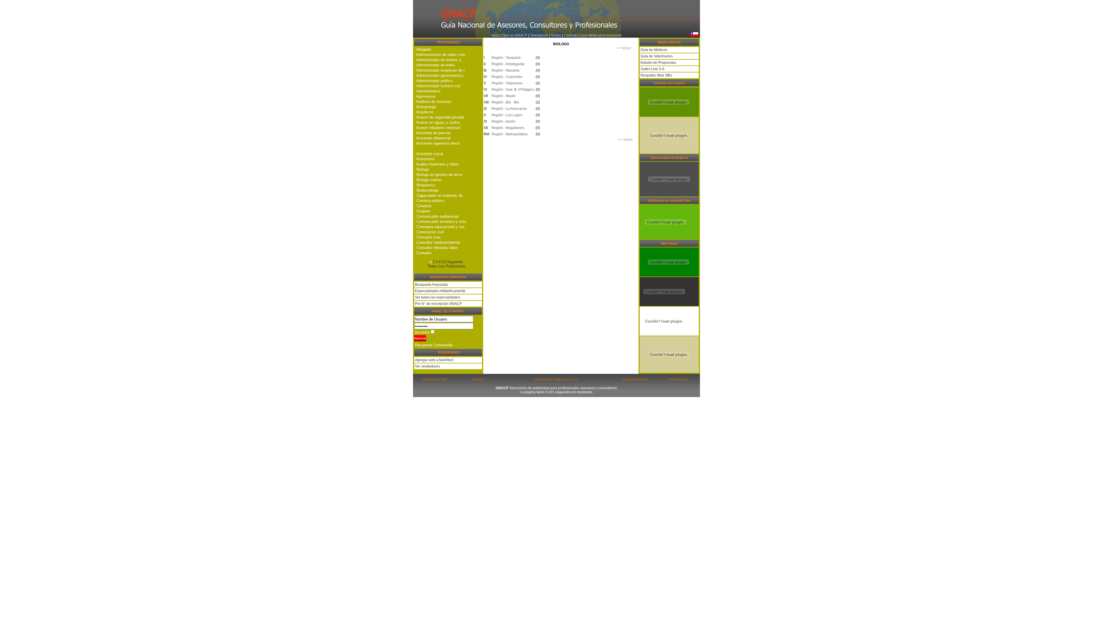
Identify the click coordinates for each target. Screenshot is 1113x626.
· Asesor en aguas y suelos (437, 122)
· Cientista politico (429, 201)
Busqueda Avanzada (431, 285)
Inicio (496, 35)
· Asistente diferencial (432, 138)
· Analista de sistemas (433, 101)
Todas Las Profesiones (446, 266)
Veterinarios (678, 379)
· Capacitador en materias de (438, 195)
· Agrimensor (424, 96)
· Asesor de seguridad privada (439, 117)
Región (496, 58)
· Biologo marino (427, 180)
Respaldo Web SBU (656, 75)
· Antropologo (425, 107)
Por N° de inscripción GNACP (438, 304)
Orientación (539, 35)
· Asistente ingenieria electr (437, 143)
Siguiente (455, 262)
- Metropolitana (516, 134)
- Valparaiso (513, 83)
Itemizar (478, 379)
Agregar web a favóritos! (433, 360)
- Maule (510, 96)
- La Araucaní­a (515, 109)
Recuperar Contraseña (433, 345)
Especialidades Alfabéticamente (440, 291)
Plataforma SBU (435, 379)
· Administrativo (427, 91)
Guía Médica (590, 35)
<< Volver (623, 48)
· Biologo (421, 169)
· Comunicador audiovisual (436, 216)
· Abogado (422, 49)
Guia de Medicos (635, 379)
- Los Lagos (513, 115)
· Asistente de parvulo (432, 133)
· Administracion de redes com (439, 54)
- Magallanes (514, 128)
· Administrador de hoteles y (437, 60)
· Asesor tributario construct (437, 127)
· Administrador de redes (434, 65)
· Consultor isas (427, 237)
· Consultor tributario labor (435, 247)
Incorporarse (612, 35)
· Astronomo (424, 159)
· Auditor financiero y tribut (436, 164)
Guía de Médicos (653, 50)
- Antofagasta (514, 64)
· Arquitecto (423, 112)
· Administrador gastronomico (438, 75)
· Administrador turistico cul (437, 86)
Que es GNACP (515, 35)
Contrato (570, 35)
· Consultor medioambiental (437, 242)
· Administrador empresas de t (439, 70)
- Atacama (511, 70)
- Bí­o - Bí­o (511, 102)
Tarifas (556, 35)
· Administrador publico (433, 81)
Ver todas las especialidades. (438, 297)
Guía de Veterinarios (656, 56)
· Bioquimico (424, 185)
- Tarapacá (512, 58)
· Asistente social (428, 154)
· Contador (423, 253)
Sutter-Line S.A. (652, 69)
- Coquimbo (513, 77)
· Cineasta (422, 206)
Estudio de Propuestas (658, 63)
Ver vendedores (427, 366)
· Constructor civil (429, 232)
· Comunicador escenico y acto (440, 221)
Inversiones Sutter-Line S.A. (556, 379)
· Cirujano (422, 211)
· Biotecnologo (426, 190)
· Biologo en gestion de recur (438, 174)
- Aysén (509, 121)
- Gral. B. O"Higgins (519, 90)
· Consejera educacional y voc (439, 227)
